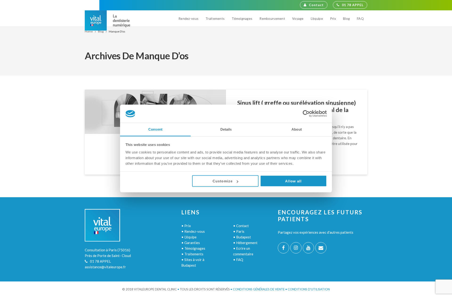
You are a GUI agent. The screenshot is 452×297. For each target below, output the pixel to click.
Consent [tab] (155, 129)
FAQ (360, 18)
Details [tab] (226, 129)
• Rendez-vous (193, 231)
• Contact (241, 226)
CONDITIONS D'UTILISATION (309, 289)
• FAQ (238, 259)
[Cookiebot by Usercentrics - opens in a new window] (306, 113)
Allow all (293, 181)
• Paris (238, 231)
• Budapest (242, 237)
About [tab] (296, 129)
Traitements (215, 18)
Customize (223, 181)
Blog (346, 18)
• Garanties (190, 243)
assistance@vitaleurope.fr (105, 267)
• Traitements (192, 254)
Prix (333, 18)
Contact (316, 5)
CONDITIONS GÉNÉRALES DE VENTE (259, 289)
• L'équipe (189, 237)
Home (89, 31)
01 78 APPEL (352, 5)
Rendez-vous (188, 18)
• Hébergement (245, 243)
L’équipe (317, 18)
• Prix (186, 226)
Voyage (298, 18)
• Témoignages (193, 248)
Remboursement (272, 18)
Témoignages (242, 18)
